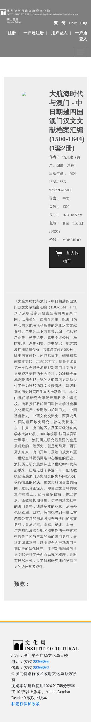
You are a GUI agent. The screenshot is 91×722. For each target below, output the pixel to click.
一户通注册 (34, 33)
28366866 (41, 661)
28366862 (41, 667)
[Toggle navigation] (80, 52)
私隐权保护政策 (25, 704)
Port (73, 23)
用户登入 (59, 33)
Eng (83, 23)
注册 (12, 33)
